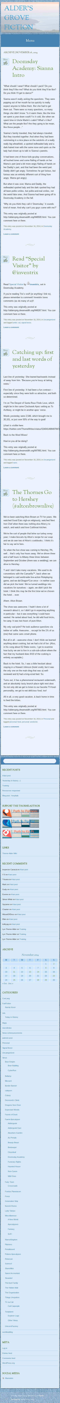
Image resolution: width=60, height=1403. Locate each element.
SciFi (10, 1234)
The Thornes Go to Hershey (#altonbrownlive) (33, 499)
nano (15, 463)
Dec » (10, 983)
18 (14, 976)
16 (54, 972)
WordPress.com (27, 1399)
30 (54, 980)
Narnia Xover (10, 1007)
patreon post (7, 1038)
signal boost (26, 323)
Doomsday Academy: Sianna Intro (32, 68)
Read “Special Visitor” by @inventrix (28, 266)
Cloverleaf (12, 1152)
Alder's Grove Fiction (18, 18)
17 (6, 976)
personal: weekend (29, 722)
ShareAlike (9, 1268)
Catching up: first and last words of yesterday (33, 359)
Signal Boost (7, 1048)
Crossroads (13, 1186)
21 (38, 976)
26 (22, 980)
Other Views (13, 1320)
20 (30, 976)
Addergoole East (14, 1128)
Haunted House (14, 1167)
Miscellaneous (10, 1216)
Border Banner (11, 1086)
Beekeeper (12, 1147)
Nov (5, 60)
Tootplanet (9, 1312)
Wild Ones (12, 1176)
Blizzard (8, 1081)
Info (3, 1013)
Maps (4, 1023)
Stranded (8, 1278)
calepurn (8, 1091)
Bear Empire (10, 1062)
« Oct (4, 983)
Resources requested (11, 791)
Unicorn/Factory (11, 1326)
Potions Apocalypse (13, 1254)
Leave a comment (11, 234)
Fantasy (11, 1229)
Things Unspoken (12, 1297)
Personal (46, 719)
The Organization (12, 1293)
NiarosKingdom (11, 1240)
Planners (8, 1244)
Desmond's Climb (12, 1100)
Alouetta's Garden (15, 1133)
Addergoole (12, 1123)
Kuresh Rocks (11, 1206)
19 (22, 976)
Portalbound (10, 1249)
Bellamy (8, 1076)
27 (30, 980)
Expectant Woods (12, 1110)
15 (46, 972)
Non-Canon (12, 1171)
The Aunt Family (11, 1283)
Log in (4, 1348)
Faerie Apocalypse (12, 1119)
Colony (8, 1095)
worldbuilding (7, 1332)
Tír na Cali (9, 1302)
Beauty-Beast (13, 1143)
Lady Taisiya (10, 1211)
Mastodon (9, 1378)
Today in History (11, 1017)
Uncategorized (49, 320)
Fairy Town (9, 1182)
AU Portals (12, 1138)
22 (46, 976)
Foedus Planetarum (13, 1191)
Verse (4, 1058)
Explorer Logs (13, 1316)
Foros (7, 1196)
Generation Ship (11, 1201)
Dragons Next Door (13, 1105)
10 (6, 972)
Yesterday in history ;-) (11, 781)
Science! (8, 1264)
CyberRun (12, 1070)
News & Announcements (12, 1033)
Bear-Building (13, 1066)
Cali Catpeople (14, 1306)
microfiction (7, 1028)
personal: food (15, 722)
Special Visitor (16, 284)
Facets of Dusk (11, 1115)
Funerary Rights (14, 1162)
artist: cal (16, 323)
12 (22, 972)
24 (6, 980)
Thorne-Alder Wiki (9, 853)
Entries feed (7, 1353)
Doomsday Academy (16, 1157)
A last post (6, 776)
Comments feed (8, 1358)
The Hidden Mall (11, 1288)
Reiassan (9, 1259)
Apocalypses (13, 1224)
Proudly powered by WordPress (24, 1396)
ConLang (6, 998)
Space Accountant (12, 1273)
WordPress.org (8, 1363)
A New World (13, 1219)
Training (5, 786)
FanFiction (6, 1003)
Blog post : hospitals (10, 796)
